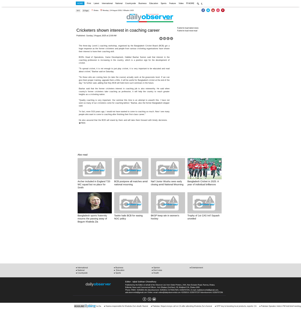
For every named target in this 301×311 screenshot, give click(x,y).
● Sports (117, 273)
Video (181, 3)
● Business (118, 268)
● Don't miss (157, 270)
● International (82, 268)
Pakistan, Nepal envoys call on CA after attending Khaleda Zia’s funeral (176, 306)
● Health (155, 273)
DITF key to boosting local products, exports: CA (230, 306)
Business (143, 3)
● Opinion (156, 268)
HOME (80, 3)
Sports (163, 3)
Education (153, 3)
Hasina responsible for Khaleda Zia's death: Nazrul (121, 306)
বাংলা (78, 11)
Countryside (130, 3)
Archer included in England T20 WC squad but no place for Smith (94, 184)
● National (80, 270)
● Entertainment (196, 268)
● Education (119, 270)
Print (89, 3)
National (119, 3)
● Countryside (82, 273)
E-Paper (86, 11)
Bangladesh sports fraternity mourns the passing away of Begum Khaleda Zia (92, 218)
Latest (96, 3)
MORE (191, 3)
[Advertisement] (148, 242)
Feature (172, 3)
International (107, 3)
